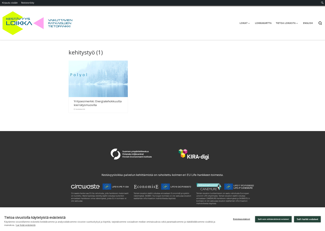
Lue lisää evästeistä (25, 225)
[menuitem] (322, 2)
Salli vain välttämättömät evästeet (273, 219)
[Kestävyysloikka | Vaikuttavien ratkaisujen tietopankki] (23, 22)
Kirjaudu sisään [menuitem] (10, 2)
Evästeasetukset (241, 219)
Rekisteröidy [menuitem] (27, 2)
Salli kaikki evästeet (307, 219)
